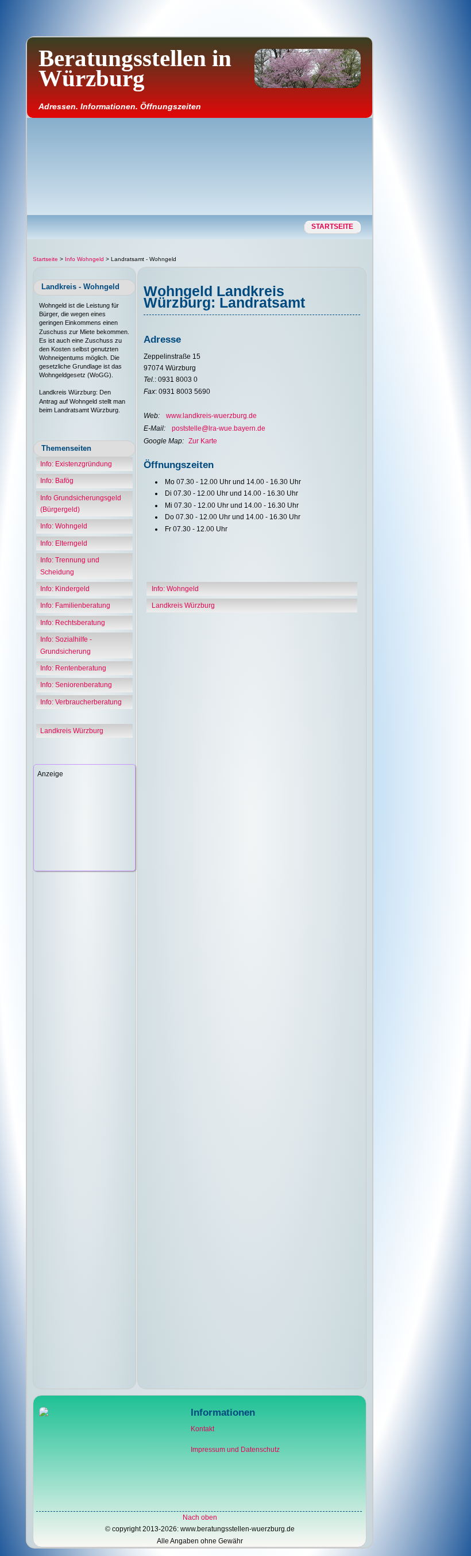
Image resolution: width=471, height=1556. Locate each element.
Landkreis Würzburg (71, 731)
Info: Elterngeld (63, 543)
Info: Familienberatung (75, 605)
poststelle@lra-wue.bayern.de (218, 428)
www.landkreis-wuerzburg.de (211, 416)
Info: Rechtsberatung (72, 623)
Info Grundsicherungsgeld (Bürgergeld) (80, 503)
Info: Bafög (57, 481)
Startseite (332, 227)
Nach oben (200, 1517)
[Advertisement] (409, 215)
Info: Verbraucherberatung (81, 702)
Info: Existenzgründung (76, 464)
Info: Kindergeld (65, 589)
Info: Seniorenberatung (76, 685)
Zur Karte (202, 441)
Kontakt (202, 1429)
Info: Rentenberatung (73, 668)
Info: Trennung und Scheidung (69, 566)
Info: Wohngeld (63, 526)
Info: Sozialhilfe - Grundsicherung (66, 645)
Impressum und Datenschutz (235, 1450)
